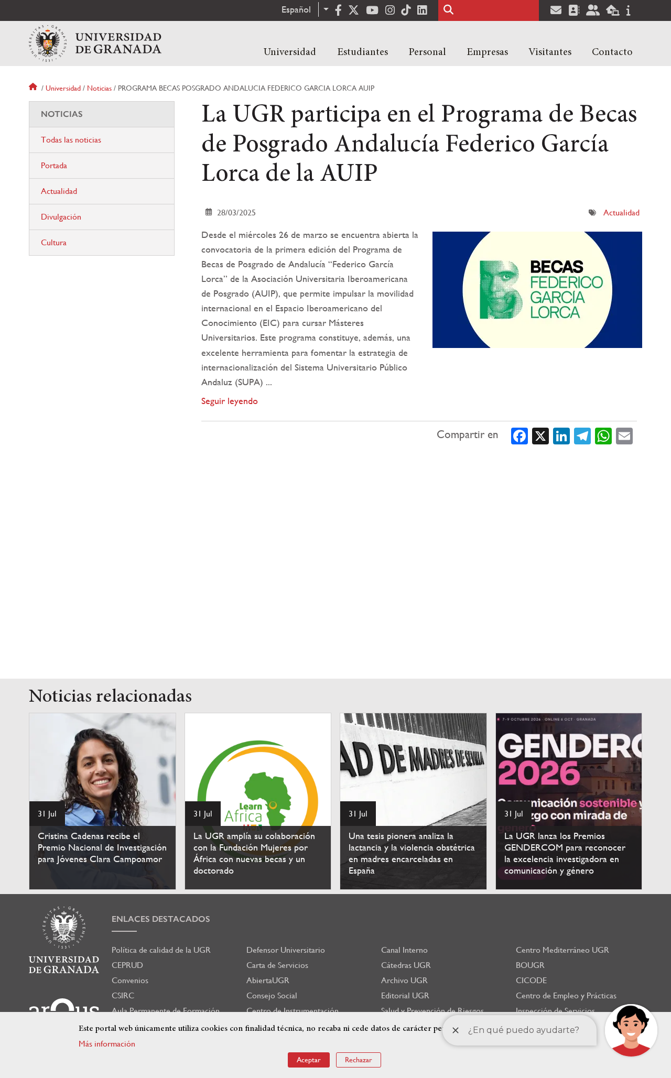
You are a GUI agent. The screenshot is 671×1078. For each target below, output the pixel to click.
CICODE (531, 980)
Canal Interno (404, 950)
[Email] (624, 435)
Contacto (612, 52)
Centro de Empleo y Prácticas (566, 995)
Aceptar (309, 1059)
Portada (54, 165)
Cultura (54, 242)
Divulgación (61, 217)
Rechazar (358, 1059)
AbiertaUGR (267, 980)
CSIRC (123, 995)
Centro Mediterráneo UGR (562, 950)
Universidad (290, 52)
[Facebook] (519, 435)
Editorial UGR (405, 995)
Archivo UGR (404, 980)
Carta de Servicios (277, 965)
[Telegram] (582, 435)
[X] (540, 435)
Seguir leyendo (229, 400)
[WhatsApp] (603, 435)
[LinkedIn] (561, 435)
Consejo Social (271, 995)
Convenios (130, 980)
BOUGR (530, 965)
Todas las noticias (71, 140)
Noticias (99, 88)
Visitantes (549, 52)
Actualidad (621, 212)
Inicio (34, 88)
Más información (107, 1044)
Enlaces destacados (161, 919)
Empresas (487, 52)
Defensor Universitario (285, 950)
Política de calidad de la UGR (161, 950)
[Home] (95, 43)
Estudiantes (362, 52)
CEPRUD (127, 965)
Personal (427, 52)
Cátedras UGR (406, 965)
